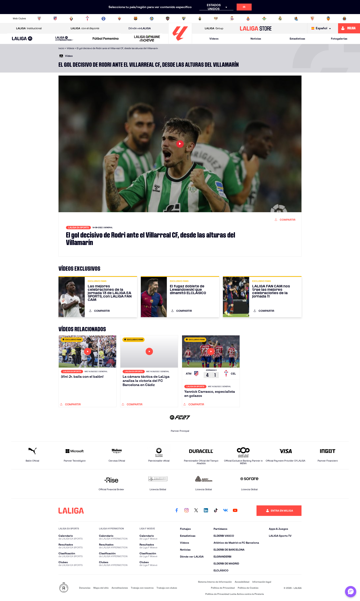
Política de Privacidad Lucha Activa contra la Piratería (234, 594)
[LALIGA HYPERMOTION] (64, 38)
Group (214, 28)
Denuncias (84, 588)
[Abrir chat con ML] (350, 591)
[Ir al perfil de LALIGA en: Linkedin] (205, 510)
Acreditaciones (120, 588)
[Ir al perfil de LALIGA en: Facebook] (176, 510)
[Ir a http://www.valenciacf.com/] (328, 18)
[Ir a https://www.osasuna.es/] (71, 18)
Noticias (255, 38)
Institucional (29, 28)
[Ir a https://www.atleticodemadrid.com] (55, 18)
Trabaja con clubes (167, 588)
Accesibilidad (242, 582)
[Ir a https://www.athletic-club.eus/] (39, 18)
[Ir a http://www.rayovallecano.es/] (216, 18)
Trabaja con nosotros (142, 588)
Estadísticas (297, 38)
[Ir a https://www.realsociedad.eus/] (296, 18)
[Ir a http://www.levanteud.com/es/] (167, 18)
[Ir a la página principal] (180, 42)
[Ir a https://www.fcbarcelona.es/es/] (135, 18)
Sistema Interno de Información (215, 582)
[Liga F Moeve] (106, 38)
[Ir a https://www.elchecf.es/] (119, 18)
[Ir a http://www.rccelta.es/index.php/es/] (87, 18)
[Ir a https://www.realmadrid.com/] (280, 18)
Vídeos (213, 38)
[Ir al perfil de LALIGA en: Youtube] (235, 510)
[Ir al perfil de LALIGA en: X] (196, 510)
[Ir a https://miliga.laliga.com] (349, 28)
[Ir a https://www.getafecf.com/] (151, 18)
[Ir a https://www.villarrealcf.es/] (344, 18)
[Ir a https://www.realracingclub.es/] (200, 18)
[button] (22, 39)
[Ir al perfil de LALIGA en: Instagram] (186, 510)
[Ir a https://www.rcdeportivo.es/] (232, 18)
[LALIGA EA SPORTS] (22, 38)
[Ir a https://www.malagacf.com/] (184, 18)
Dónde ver (139, 28)
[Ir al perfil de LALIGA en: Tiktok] (215, 510)
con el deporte (85, 28)
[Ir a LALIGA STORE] (256, 28)
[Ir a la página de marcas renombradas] (63, 587)
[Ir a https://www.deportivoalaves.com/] (103, 18)
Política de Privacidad (223, 588)
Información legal (261, 582)
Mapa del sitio (101, 588)
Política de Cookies (248, 588)
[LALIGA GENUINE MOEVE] (147, 38)
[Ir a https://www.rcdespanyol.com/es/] (248, 18)
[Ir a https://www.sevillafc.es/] (312, 18)
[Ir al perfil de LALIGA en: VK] (225, 510)
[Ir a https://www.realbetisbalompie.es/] (264, 18)
